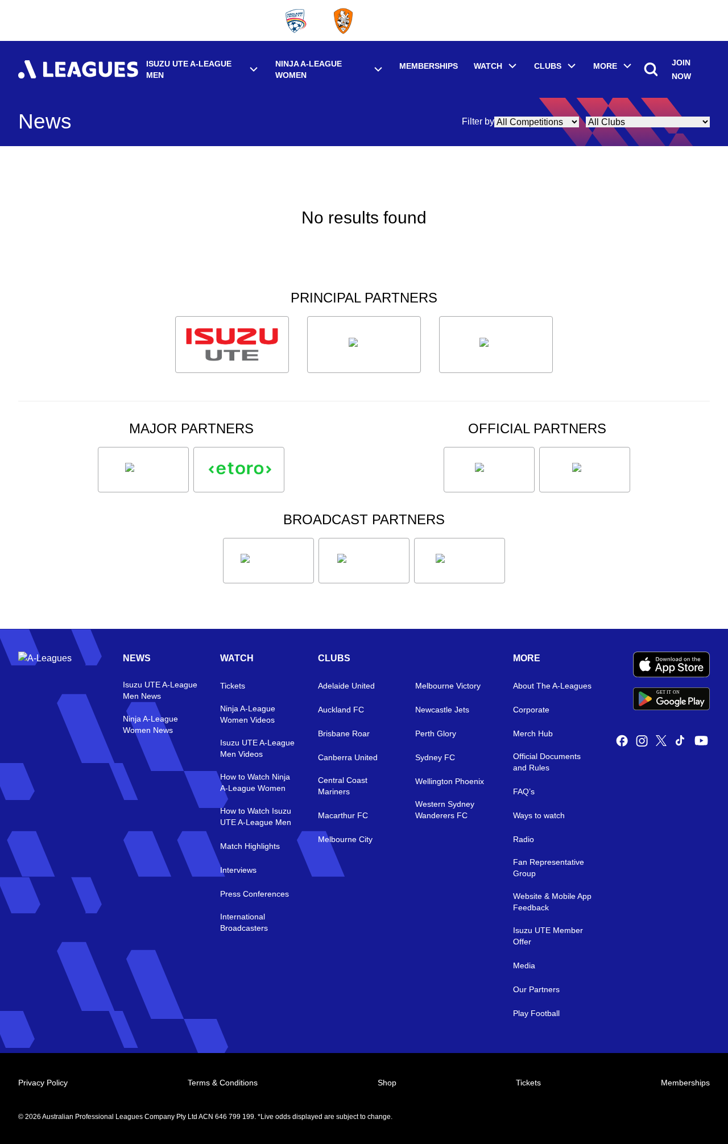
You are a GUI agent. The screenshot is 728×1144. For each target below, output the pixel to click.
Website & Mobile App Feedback (552, 902)
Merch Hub (533, 733)
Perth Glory (435, 733)
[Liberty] (143, 469)
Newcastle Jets (442, 709)
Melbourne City (345, 839)
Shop (387, 1082)
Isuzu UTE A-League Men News (160, 690)
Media (524, 965)
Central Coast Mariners (342, 786)
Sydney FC (435, 757)
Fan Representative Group (548, 867)
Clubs (547, 66)
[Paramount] (364, 560)
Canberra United (348, 757)
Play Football (536, 1013)
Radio (523, 839)
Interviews (238, 869)
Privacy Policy (43, 1082)
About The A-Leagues (552, 685)
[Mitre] (489, 469)
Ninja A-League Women (308, 69)
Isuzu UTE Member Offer (548, 936)
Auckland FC (341, 709)
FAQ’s (524, 791)
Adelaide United (346, 685)
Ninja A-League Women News (150, 724)
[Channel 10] (268, 560)
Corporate (531, 709)
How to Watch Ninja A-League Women (255, 782)
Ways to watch (539, 815)
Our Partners (536, 989)
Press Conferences (254, 893)
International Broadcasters (244, 922)
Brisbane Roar (344, 733)
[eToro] (239, 469)
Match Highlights (250, 846)
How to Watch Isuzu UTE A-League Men (255, 816)
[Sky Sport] (459, 560)
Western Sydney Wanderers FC (444, 809)
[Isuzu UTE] (232, 344)
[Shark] (496, 344)
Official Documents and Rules (547, 762)
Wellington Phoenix (449, 781)
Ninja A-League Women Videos (247, 714)
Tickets (232, 685)
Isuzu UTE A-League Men (188, 69)
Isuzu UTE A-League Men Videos (257, 748)
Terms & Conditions (223, 1082)
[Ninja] (364, 344)
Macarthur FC (343, 815)
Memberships (428, 66)
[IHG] (585, 469)
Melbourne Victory (448, 685)
